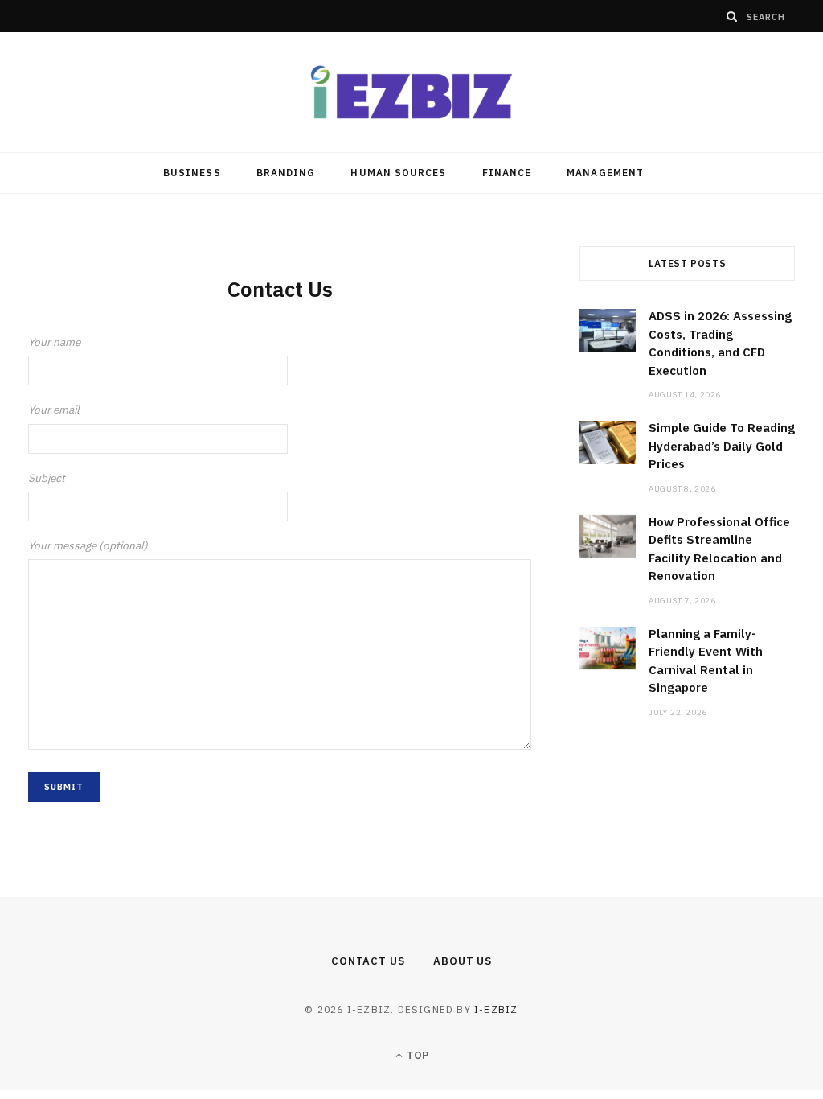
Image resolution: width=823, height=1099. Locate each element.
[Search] (732, 16)
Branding (286, 173)
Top (416, 1055)
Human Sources (398, 173)
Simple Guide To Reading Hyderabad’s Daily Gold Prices (722, 445)
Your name (54, 342)
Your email (54, 409)
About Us (462, 961)
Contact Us (368, 961)
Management (605, 173)
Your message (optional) (88, 545)
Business (192, 173)
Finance (507, 173)
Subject (46, 478)
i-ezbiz (496, 1009)
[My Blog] (411, 92)
